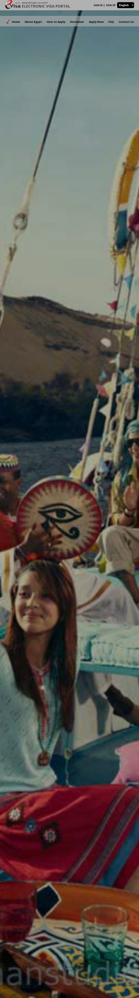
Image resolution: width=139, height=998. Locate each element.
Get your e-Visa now (58, 532)
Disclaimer (77, 21)
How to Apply (56, 21)
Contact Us (126, 21)
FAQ (111, 21)
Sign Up (111, 5)
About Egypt (33, 21)
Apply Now (96, 21)
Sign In (98, 5)
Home (16, 21)
